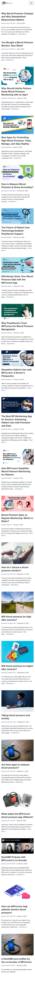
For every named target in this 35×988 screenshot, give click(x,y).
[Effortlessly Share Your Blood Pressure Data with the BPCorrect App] (17, 265)
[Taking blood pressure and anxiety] (17, 701)
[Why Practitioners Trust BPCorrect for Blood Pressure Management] (17, 312)
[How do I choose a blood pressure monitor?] (17, 553)
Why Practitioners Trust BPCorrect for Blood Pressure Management (17, 326)
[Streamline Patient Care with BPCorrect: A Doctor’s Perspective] (17, 358)
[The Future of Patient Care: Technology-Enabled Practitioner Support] (17, 216)
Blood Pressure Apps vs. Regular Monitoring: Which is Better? (17, 518)
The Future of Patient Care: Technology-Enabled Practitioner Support (15, 230)
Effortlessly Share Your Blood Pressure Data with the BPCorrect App (17, 279)
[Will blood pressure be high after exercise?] (17, 602)
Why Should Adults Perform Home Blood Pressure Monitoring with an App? (16, 91)
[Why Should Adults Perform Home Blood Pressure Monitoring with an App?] (17, 76)
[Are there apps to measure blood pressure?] (17, 750)
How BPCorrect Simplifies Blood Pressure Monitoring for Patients (15, 471)
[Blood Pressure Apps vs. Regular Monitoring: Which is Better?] (17, 503)
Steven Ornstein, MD (9, 98)
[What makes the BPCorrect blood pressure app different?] (17, 799)
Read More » (23, 34)
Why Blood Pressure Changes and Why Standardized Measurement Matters (17, 16)
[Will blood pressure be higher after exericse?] (17, 652)
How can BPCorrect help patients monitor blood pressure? (14, 909)
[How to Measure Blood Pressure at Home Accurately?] (17, 173)
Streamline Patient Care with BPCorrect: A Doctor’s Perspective (16, 372)
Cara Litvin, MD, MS (9, 23)
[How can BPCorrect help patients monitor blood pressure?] (17, 892)
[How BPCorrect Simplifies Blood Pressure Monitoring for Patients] (17, 457)
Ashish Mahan (7, 147)
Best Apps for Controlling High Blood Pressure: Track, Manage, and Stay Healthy (16, 140)
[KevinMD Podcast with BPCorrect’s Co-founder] (17, 846)
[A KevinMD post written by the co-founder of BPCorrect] (17, 944)
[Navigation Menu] (31, 3)
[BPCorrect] (7, 3)
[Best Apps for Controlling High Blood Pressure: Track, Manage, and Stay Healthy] (17, 125)
